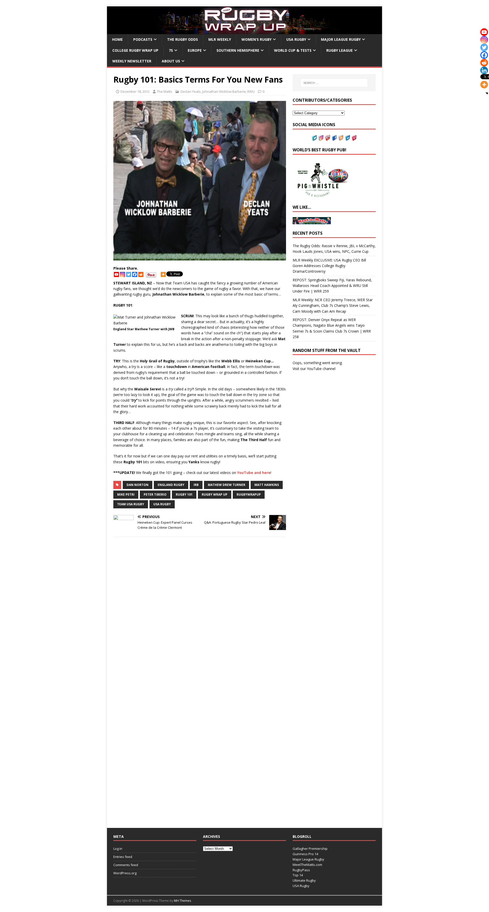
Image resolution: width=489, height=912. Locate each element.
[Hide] (487, 93)
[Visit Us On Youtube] (327, 137)
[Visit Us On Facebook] (334, 137)
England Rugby (171, 485)
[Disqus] (199, 613)
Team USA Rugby (130, 504)
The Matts (164, 91)
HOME (117, 39)
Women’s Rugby (256, 39)
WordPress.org (125, 873)
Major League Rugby (341, 39)
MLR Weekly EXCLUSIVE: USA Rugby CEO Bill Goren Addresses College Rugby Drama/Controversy (329, 266)
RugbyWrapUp (249, 494)
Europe (195, 50)
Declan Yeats (191, 91)
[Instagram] (122, 274)
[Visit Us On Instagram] (321, 137)
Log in (117, 848)
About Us (171, 61)
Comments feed (125, 865)
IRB (196, 485)
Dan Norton (137, 485)
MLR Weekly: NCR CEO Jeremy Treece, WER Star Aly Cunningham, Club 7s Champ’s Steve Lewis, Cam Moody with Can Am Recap (333, 305)
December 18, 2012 (135, 91)
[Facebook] (134, 274)
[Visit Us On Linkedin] (347, 137)
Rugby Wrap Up (214, 494)
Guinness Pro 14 (305, 854)
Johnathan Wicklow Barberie (224, 91)
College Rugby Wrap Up (135, 50)
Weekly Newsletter (131, 61)
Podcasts (142, 39)
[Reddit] (140, 274)
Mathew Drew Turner (226, 485)
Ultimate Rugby (304, 880)
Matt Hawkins (266, 485)
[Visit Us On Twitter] (314, 137)
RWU (251, 91)
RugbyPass (301, 870)
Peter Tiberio (155, 494)
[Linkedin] (484, 70)
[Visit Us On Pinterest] (354, 137)
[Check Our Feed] (340, 137)
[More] (163, 274)
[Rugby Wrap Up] (244, 31)
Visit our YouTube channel (314, 368)
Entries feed (122, 856)
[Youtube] (116, 274)
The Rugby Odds (182, 39)
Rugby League (339, 50)
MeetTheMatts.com (307, 864)
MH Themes (182, 900)
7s (171, 50)
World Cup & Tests (292, 50)
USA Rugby (296, 39)
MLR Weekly (219, 39)
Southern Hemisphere (237, 50)
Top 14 (298, 875)
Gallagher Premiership (310, 848)
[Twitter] (128, 274)
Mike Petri (125, 494)
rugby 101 (184, 494)
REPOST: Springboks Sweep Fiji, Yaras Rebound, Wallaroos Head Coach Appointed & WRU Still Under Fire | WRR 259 (332, 285)
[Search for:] (334, 82)
